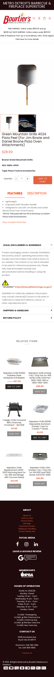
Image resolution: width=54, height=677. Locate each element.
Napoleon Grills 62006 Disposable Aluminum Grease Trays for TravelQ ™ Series (40, 425)
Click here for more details (27, 39)
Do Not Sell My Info (27, 531)
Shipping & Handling (27, 528)
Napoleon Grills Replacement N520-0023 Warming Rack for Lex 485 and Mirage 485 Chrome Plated (14, 472)
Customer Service (27, 526)
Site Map (27, 523)
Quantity (8, 178)
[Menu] (49, 18)
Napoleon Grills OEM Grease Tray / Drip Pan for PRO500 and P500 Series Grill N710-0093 (40, 471)
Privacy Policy (27, 521)
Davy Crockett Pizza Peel (14, 222)
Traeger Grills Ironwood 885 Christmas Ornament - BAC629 (14, 422)
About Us (27, 515)
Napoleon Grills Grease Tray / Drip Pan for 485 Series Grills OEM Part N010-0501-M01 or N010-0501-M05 (40, 378)
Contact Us (27, 653)
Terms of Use (27, 518)
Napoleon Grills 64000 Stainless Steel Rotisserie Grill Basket (14, 375)
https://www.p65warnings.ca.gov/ (33, 287)
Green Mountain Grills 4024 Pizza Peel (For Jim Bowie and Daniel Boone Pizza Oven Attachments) (25, 139)
